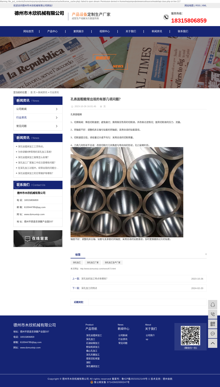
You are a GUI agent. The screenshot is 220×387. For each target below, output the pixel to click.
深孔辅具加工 (93, 366)
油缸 (88, 362)
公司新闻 (21, 109)
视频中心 (105, 31)
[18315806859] (212, 314)
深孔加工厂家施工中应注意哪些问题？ (37, 162)
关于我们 (131, 31)
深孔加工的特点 (89, 288)
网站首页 (28, 31)
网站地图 (189, 5)
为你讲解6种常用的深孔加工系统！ (35, 151)
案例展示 (78, 31)
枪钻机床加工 (93, 347)
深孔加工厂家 (93, 262)
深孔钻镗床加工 (94, 335)
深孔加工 (77, 262)
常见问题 (21, 126)
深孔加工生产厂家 (112, 262)
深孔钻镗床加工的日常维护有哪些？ (36, 173)
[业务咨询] (212, 304)
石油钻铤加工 (93, 343)
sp (147, 339)
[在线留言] (212, 333)
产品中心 (52, 31)
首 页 (33, 92)
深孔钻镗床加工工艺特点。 (31, 146)
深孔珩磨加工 (93, 354)
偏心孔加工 (91, 350)
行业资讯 (54, 92)
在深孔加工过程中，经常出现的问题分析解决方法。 (39, 168)
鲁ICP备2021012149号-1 (136, 378)
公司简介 (150, 335)
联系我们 (183, 31)
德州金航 (167, 378)
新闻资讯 (157, 31)
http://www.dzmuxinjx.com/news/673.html (98, 269)
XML (204, 5)
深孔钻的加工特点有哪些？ (94, 278)
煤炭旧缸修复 (93, 358)
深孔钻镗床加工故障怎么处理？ (34, 157)
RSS (198, 5)
